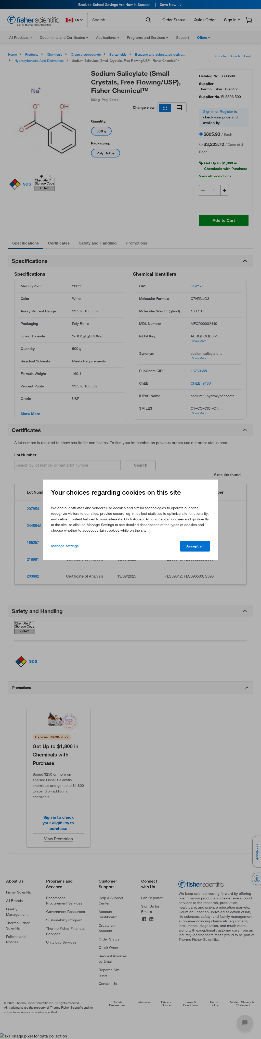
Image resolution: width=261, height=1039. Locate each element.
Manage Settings (65, 546)
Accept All (195, 546)
